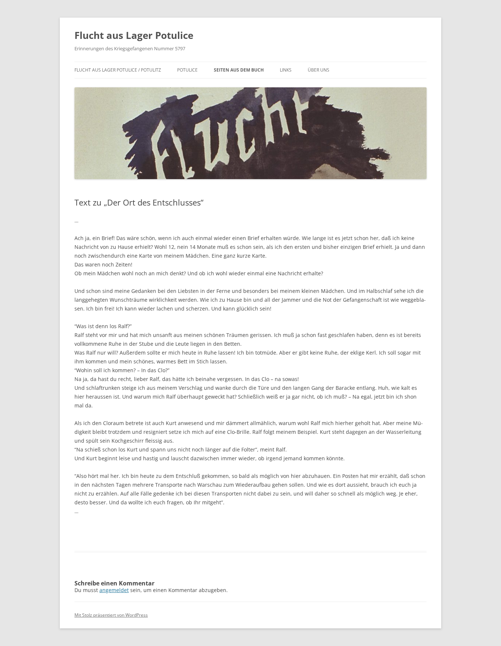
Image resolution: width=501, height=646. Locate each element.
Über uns (318, 70)
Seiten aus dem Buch (239, 70)
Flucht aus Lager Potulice (133, 35)
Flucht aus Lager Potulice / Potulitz (117, 70)
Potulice (187, 70)
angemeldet (114, 590)
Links (286, 70)
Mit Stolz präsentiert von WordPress (111, 615)
